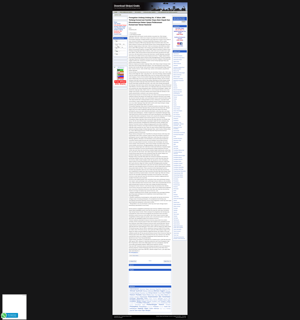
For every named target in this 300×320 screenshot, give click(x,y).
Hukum (175, 104)
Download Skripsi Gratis (127, 5)
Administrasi (134, 289)
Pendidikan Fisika (156, 301)
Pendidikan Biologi (135, 301)
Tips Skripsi (138, 12)
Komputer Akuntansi (153, 298)
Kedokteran (136, 296)
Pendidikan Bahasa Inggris (164, 300)
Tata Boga (176, 218)
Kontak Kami (117, 34)
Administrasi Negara (144, 289)
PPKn (175, 192)
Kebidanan (176, 118)
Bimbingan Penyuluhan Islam (141, 293)
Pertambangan (150, 306)
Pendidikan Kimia (133, 302)
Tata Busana (176, 220)
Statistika (175, 210)
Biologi (150, 293)
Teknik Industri (177, 224)
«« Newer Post (132, 261)
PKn (169, 298)
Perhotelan (168, 304)
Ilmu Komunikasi (177, 116)
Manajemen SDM (177, 140)
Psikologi (176, 194)
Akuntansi (176, 65)
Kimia (146, 298)
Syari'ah (132, 310)
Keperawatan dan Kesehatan (159, 297)
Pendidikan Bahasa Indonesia (151, 299)
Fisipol (167, 293)
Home (115, 22)
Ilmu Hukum (164, 295)
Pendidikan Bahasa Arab (137, 300)
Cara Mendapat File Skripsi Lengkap (167, 12)
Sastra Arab (176, 196)
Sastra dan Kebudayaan (179, 198)
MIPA (175, 144)
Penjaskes (131, 304)
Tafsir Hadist (138, 310)
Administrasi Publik (166, 289)
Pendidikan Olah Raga (178, 169)
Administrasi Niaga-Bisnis (155, 289)
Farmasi (175, 97)
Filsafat (159, 293)
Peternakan (161, 306)
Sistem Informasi (154, 308)
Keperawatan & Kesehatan (179, 132)
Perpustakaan (143, 306)
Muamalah (166, 298)
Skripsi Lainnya (163, 308)
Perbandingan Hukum (155, 304)
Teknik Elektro (177, 222)
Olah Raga (176, 148)
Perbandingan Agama (140, 304)
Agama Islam (176, 61)
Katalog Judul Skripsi (120, 26)
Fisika (163, 293)
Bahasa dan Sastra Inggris (179, 72)
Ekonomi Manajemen (178, 95)
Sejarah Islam (143, 308)
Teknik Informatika (177, 229)
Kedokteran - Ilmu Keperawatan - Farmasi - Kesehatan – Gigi (179, 124)
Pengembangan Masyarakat (155, 302)
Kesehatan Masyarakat (136, 298)
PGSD (175, 190)
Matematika (160, 298)
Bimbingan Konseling (178, 78)
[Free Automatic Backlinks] (120, 70)
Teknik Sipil (176, 235)
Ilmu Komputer (177, 114)
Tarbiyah (175, 216)
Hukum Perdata (136, 295)
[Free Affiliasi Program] (120, 84)
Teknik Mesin (176, 233)
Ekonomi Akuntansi (178, 89)
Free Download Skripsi (126, 12)
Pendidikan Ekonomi (146, 301)
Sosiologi (168, 308)
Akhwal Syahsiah (136, 291)
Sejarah (175, 200)
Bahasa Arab (176, 70)
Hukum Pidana (135, 255)
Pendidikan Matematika (143, 302)
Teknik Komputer (177, 231)
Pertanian (156, 306)
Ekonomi (175, 87)
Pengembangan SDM (165, 302)
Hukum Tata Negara (156, 295)
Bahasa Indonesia (148, 291)
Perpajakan (134, 306)
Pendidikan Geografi (165, 301)
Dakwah (155, 293)
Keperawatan (143, 296)
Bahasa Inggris (159, 291)
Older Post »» (167, 261)
